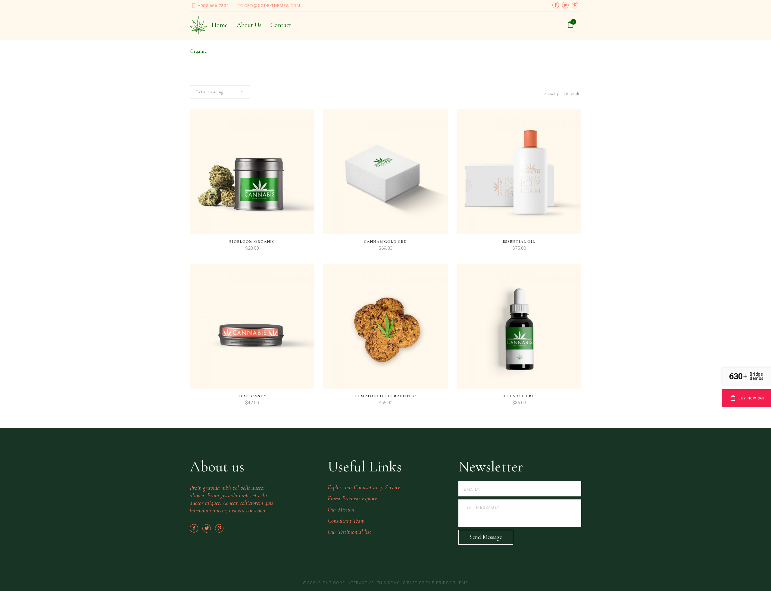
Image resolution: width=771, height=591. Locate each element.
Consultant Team (346, 521)
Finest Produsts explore (352, 499)
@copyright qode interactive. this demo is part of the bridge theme (385, 583)
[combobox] (220, 91)
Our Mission (341, 510)
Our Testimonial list (349, 532)
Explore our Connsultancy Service (364, 487)
